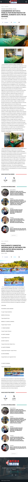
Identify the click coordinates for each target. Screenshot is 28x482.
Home (2, 6)
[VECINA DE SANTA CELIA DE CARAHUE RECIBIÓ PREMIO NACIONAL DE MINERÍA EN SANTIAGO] (5, 211)
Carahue (11, 198)
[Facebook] (12, 475)
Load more (14, 235)
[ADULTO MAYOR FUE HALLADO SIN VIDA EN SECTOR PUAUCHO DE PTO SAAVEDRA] (5, 229)
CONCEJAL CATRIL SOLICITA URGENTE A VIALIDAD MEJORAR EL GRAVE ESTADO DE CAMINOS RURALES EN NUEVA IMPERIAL (18, 193)
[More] (19, 22)
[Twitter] (15, 475)
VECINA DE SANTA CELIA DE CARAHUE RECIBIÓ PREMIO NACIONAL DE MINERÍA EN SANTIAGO (16, 211)
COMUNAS (6, 6)
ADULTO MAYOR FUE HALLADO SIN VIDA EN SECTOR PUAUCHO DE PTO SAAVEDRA (18, 230)
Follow (14, 177)
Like (5, 177)
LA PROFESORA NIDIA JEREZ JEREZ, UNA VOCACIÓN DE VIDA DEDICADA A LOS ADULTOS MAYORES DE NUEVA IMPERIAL (17, 220)
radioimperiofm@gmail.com (16, 471)
